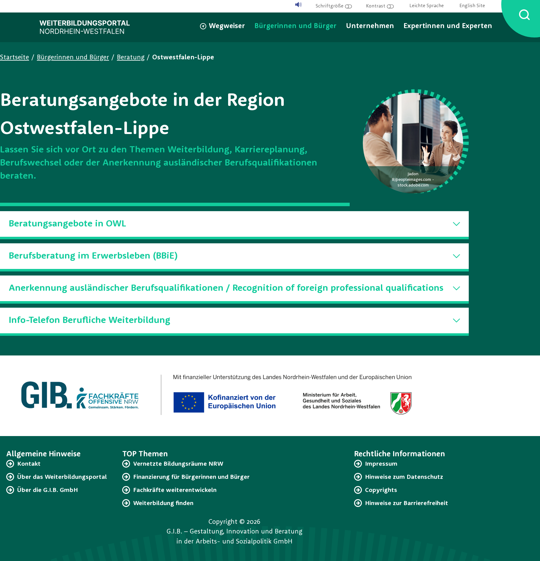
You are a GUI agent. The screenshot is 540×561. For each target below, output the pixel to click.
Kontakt (29, 464)
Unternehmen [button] (370, 26)
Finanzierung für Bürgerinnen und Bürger (191, 477)
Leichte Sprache (426, 6)
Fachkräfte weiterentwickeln (175, 490)
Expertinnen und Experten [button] (447, 26)
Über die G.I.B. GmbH (47, 490)
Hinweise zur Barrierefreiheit (406, 503)
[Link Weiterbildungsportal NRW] (84, 27)
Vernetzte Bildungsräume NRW (178, 464)
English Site (472, 6)
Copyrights (381, 490)
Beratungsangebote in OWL (67, 224)
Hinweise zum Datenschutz (404, 477)
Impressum (381, 464)
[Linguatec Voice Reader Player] (298, 5)
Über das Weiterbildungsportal (62, 477)
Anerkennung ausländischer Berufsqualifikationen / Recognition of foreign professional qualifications (226, 288)
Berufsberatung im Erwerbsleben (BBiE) (93, 256)
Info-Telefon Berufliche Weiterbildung (89, 320)
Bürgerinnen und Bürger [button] (295, 26)
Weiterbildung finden (163, 503)
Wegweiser (227, 26)
